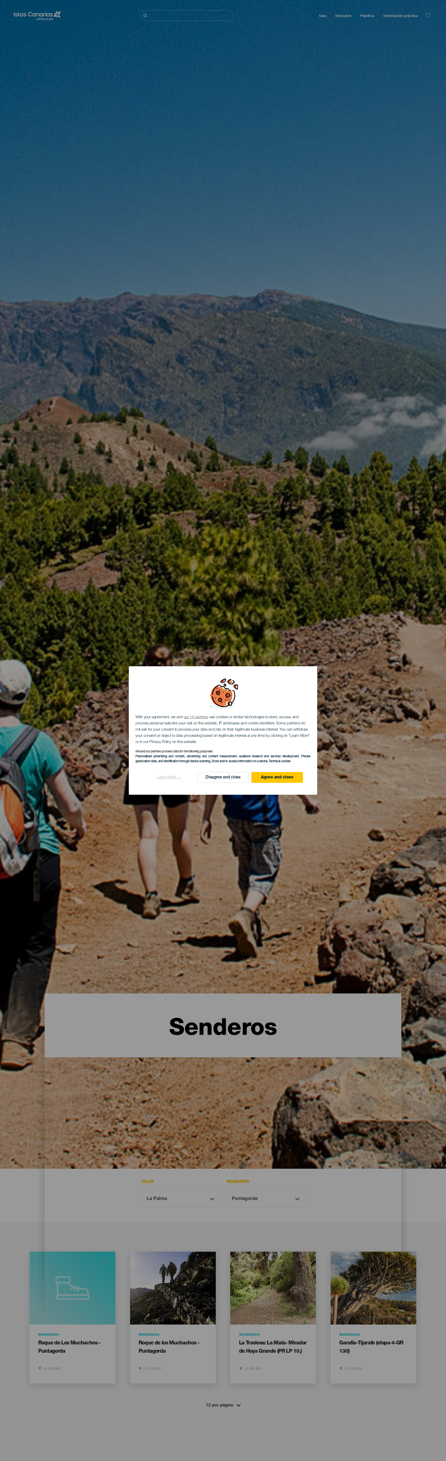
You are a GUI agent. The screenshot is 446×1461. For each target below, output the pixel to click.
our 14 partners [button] (196, 717)
